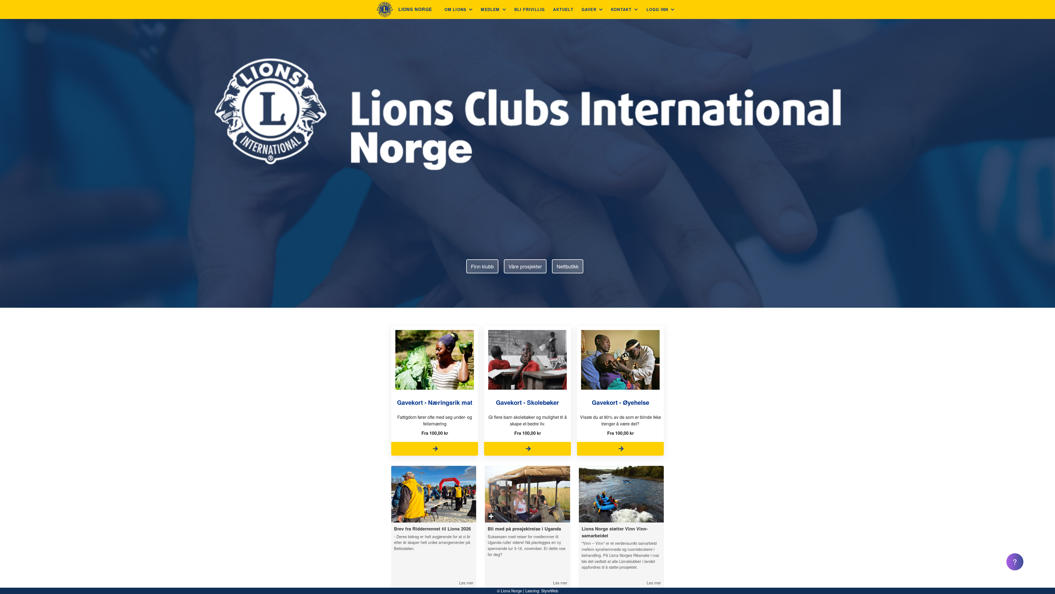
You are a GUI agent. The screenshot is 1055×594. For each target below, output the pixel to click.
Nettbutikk (568, 266)
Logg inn (657, 9)
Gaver (589, 9)
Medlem (490, 9)
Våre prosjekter (525, 266)
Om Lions (456, 9)
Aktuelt (563, 9)
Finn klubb (482, 266)
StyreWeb (549, 590)
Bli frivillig (529, 9)
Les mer (466, 582)
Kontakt (621, 9)
